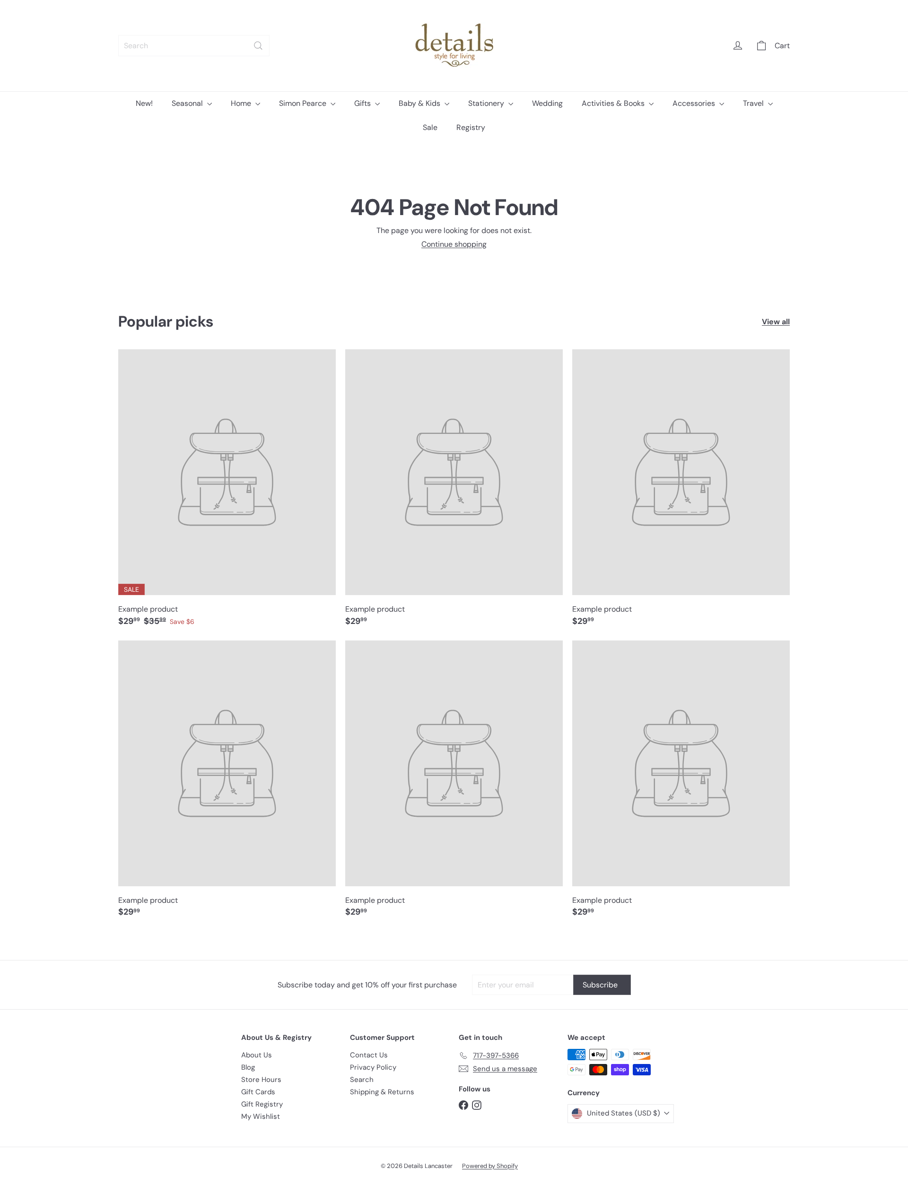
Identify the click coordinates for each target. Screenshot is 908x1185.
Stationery (487, 103)
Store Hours (261, 1079)
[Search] (258, 45)
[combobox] (194, 45)
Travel (754, 103)
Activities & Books (614, 103)
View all (776, 321)
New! (144, 103)
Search (362, 1079)
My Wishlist (260, 1116)
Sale (430, 127)
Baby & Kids (420, 103)
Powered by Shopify (490, 1166)
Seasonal (188, 103)
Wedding (547, 103)
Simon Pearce (303, 103)
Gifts (363, 103)
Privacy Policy (373, 1067)
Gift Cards (258, 1092)
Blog (248, 1067)
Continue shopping (454, 244)
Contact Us (369, 1055)
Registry (470, 127)
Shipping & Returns (382, 1092)
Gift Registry (262, 1104)
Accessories (694, 103)
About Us (256, 1055)
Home (242, 103)
